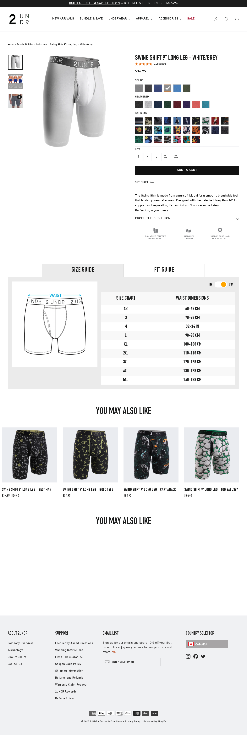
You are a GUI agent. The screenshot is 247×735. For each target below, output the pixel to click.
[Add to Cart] (34, 590)
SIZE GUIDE (83, 270)
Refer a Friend (65, 698)
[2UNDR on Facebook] (195, 656)
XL (165, 157)
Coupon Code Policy (68, 664)
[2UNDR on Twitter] (203, 656)
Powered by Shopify (155, 721)
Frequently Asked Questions (74, 643)
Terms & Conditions (111, 721)
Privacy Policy (132, 721)
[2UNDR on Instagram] (188, 656)
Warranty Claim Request (71, 684)
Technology (15, 650)
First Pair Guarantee (69, 657)
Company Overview (20, 643)
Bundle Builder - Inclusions (32, 45)
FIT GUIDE (164, 270)
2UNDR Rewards (66, 691)
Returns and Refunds (69, 678)
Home (11, 45)
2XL (176, 157)
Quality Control (17, 657)
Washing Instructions (69, 650)
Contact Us (15, 664)
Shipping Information (69, 671)
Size (137, 150)
